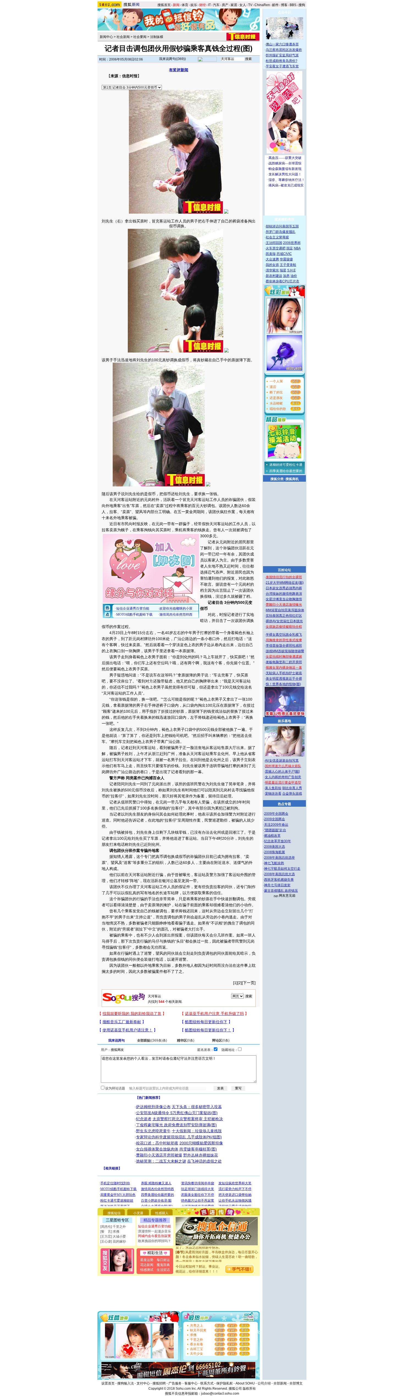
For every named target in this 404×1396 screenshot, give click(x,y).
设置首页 (108, 1383)
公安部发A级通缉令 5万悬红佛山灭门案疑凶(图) (177, 1113)
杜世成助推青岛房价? (281, 61)
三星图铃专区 (117, 1220)
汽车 (216, 5)
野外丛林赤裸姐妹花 (200, 1155)
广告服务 (175, 1383)
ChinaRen (262, 5)
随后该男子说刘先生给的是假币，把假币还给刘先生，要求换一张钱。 (161, 494)
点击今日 (284, 12)
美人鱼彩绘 (273, 788)
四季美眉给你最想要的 (285, 471)
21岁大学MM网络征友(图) (285, 583)
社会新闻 (123, 37)
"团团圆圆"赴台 (275, 830)
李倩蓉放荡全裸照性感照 (284, 646)
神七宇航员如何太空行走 (282, 869)
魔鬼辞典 (163, 1265)
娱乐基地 (284, 721)
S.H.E (291, 270)
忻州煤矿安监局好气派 (282, 55)
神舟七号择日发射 (277, 885)
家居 (234, 5)
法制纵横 (156, 37)
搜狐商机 (292, 479)
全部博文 (296, 1383)
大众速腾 (272, 259)
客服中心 (191, 1383)
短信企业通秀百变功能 (154, 1226)
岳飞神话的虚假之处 (204, 1161)
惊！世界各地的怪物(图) (283, 684)
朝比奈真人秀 (292, 788)
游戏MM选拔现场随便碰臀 (285, 651)
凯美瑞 (271, 254)
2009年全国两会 (276, 814)
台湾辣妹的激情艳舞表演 (284, 594)
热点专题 (284, 804)
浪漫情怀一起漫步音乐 (154, 1231)
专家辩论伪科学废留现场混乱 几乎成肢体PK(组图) (179, 1137)
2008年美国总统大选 (279, 874)
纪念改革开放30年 (277, 841)
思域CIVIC (284, 254)
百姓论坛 (284, 570)
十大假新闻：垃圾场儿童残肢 (197, 1131)
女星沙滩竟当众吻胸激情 (284, 599)
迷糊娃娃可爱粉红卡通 (285, 465)
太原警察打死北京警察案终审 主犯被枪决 (188, 1119)
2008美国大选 (274, 847)
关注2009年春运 (276, 825)
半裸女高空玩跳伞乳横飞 (284, 635)
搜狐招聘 (159, 1383)
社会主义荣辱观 (277, 237)
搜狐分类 (277, 479)
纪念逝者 (143, 1119)
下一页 (248, 983)
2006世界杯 (292, 243)
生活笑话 (163, 1270)
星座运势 (146, 1260)
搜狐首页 (164, 5)
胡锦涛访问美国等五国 (282, 226)
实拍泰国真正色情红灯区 (284, 616)
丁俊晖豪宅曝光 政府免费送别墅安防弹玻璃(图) (176, 1125)
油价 (293, 276)
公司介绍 (264, 1383)
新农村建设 (274, 276)
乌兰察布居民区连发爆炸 (284, 50)
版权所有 (249, 1389)
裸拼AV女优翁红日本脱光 (284, 621)
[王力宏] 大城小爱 (113, 1236)
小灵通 (138, 1213)
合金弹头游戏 (292, 793)
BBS (293, 5)
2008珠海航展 (274, 852)
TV (250, 5)
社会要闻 (139, 37)
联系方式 (207, 1383)
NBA (297, 248)
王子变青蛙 (288, 265)
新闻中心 (106, 37)
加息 (286, 276)
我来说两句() (172, 59)
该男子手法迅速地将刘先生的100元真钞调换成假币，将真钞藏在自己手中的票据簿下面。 (178, 360)
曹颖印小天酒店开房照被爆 (159, 1155)
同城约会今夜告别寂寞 (154, 1236)
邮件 (275, 5)
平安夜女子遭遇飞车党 (282, 66)
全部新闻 (280, 1383)
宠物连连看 (273, 793)
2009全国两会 (274, 819)
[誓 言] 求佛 (109, 1231)
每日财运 (163, 1260)
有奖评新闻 (178, 70)
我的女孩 (272, 265)
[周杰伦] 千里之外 (113, 1227)
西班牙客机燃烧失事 (279, 880)
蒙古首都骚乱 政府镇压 (281, 891)
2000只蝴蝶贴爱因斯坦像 (201, 1143)
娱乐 (193, 5)
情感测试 (146, 1270)
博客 (284, 5)
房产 (225, 5)
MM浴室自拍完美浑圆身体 (285, 610)
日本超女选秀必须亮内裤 (284, 588)
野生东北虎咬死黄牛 (153, 1131)
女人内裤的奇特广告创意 (283, 777)
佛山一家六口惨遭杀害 (282, 44)
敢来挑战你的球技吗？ (154, 1241)
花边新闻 (146, 1265)
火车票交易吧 (276, 248)
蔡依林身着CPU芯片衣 (282, 281)
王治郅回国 (274, 243)
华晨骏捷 (286, 259)
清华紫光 (272, 270)
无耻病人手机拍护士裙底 (284, 673)
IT (209, 5)
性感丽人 (161, 1213)
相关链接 (111, 1168)
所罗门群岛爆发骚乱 (280, 232)
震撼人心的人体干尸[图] (282, 771)
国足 (289, 248)
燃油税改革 (272, 836)
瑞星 (283, 270)
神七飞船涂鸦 (274, 863)
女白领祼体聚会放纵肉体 (157, 1149)
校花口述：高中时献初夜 (157, 1143)
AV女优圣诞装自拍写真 (282, 760)
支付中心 (143, 1383)
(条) (152, 1040)
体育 (185, 5)
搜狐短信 (114, 1213)
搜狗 (302, 5)
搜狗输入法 (125, 1383)
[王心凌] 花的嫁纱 (113, 1241)
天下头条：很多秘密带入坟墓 (197, 1107)
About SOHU (245, 1383)
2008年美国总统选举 (279, 858)
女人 (242, 5)
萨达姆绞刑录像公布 (153, 1107)
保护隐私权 (224, 1383)
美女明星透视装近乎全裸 (284, 679)
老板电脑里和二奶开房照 (284, 662)
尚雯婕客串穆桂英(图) (198, 1149)
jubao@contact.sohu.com (220, 1393)
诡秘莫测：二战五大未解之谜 (161, 1161)
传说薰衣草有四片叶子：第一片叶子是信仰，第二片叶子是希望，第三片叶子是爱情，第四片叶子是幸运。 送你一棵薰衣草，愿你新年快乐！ (217, 1260)
